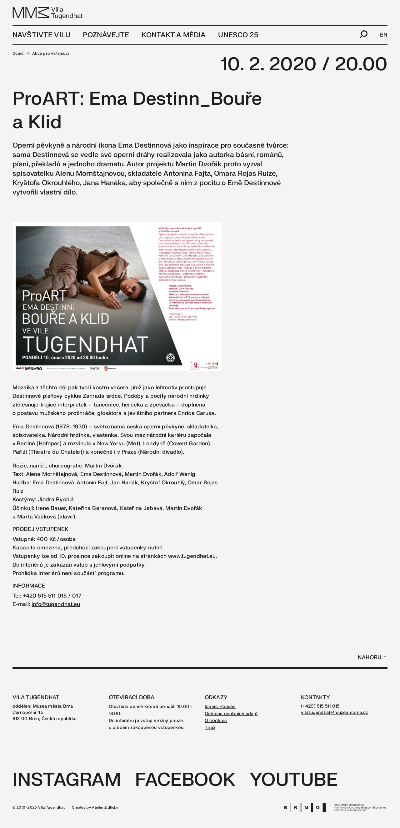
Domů (18, 53)
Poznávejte (106, 35)
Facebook (185, 780)
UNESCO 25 (238, 35)
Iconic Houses (220, 706)
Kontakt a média (174, 35)
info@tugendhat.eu (56, 604)
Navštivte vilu (41, 35)
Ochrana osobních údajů (231, 713)
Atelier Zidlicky (105, 807)
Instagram (66, 780)
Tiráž (210, 727)
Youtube (294, 780)
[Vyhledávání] (363, 35)
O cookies (216, 720)
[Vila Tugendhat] (47, 12)
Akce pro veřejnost (50, 53)
